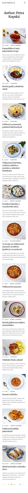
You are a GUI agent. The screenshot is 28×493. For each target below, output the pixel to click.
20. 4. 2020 (5, 83)
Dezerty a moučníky (15, 201)
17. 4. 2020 (5, 121)
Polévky (12, 391)
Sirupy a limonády (16, 45)
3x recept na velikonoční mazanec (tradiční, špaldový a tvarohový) (13, 246)
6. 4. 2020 (4, 201)
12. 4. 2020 (5, 160)
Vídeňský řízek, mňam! (12, 360)
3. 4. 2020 (4, 284)
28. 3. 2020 (5, 463)
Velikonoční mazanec (11, 287)
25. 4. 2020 (5, 45)
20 (20, 484)
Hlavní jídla (14, 83)
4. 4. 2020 (4, 241)
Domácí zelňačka (9, 394)
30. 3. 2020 (5, 425)
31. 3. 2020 (5, 319)
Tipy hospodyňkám (15, 241)
